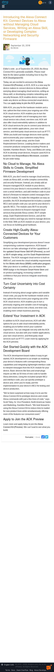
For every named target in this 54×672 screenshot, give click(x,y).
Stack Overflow (22, 670)
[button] (8, 664)
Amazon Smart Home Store (32, 270)
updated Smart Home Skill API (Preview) (25, 252)
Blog (31, 670)
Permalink (29, 437)
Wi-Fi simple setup (14, 255)
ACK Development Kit (13, 78)
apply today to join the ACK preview (27, 103)
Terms (7, 670)
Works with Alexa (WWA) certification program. (29, 264)
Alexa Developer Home (43, 670)
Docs (13, 670)
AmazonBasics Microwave (27, 156)
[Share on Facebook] (43, 437)
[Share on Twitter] (46, 437)
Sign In (43, 3)
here (5, 75)
